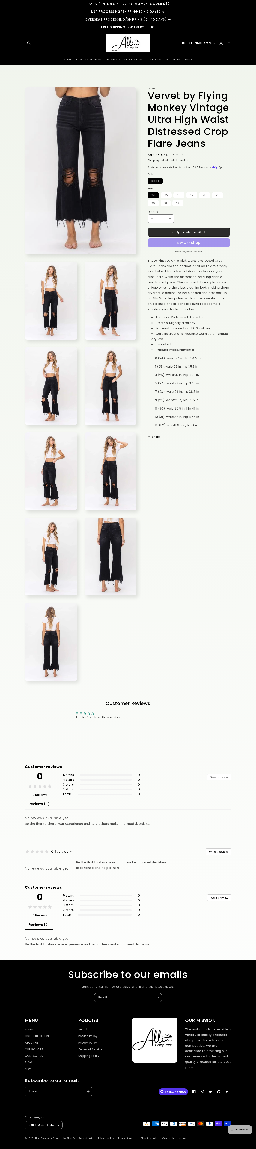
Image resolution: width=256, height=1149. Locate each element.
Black (157, 181)
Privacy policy (106, 1138)
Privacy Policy (87, 1042)
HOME (29, 1029)
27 (193, 195)
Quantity (153, 211)
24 (155, 195)
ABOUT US (32, 1042)
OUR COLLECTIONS (37, 1036)
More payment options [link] (189, 251)
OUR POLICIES (34, 1049)
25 (168, 195)
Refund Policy (87, 1036)
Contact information (174, 1138)
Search (83, 1029)
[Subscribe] (157, 997)
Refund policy (87, 1138)
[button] (29, 43)
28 (206, 195)
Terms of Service (90, 1049)
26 (180, 195)
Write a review (219, 777)
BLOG (28, 1062)
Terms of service (127, 1138)
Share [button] (156, 437)
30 (155, 203)
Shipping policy (150, 1138)
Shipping (153, 160)
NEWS (28, 1069)
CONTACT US (34, 1056)
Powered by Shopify (64, 1138)
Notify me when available (189, 232)
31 (167, 203)
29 (219, 195)
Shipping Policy (88, 1056)
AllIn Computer (43, 1138)
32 (179, 203)
